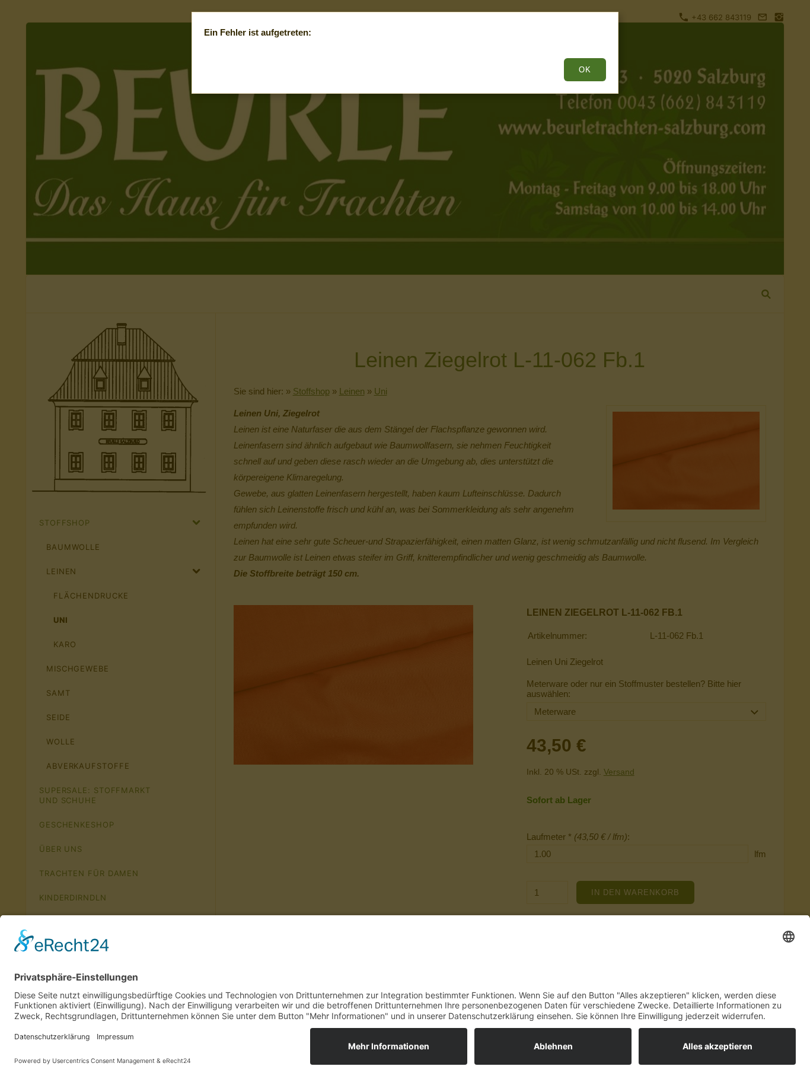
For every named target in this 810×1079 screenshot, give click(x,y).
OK (585, 69)
